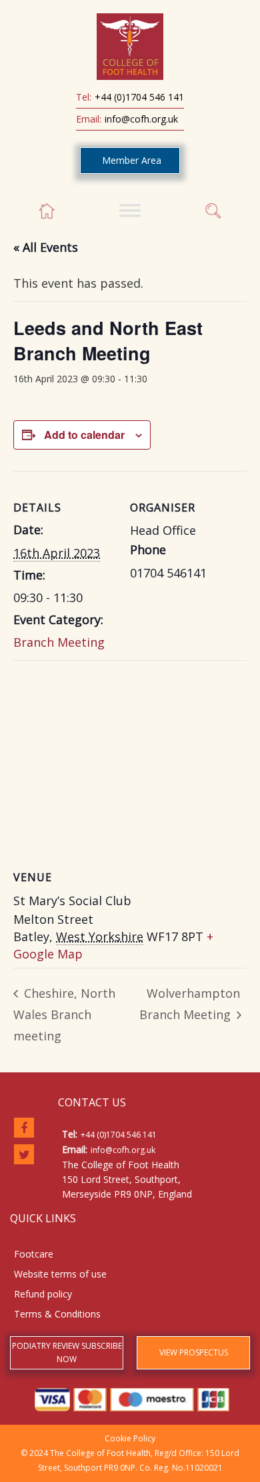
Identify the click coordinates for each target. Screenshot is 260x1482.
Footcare (33, 1254)
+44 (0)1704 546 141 (139, 97)
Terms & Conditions (57, 1313)
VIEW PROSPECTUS (193, 1352)
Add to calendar (84, 434)
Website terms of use (60, 1274)
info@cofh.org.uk (141, 119)
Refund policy (43, 1294)
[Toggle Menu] (130, 210)
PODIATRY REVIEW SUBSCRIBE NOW (67, 1352)
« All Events (45, 247)
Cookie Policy (130, 1438)
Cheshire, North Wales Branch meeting (64, 1014)
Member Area (131, 160)
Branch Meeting (59, 642)
